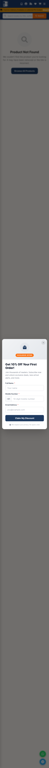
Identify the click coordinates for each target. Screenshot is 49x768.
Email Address (11, 405)
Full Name (10, 383)
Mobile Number (12, 394)
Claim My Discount (24, 418)
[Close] (43, 343)
